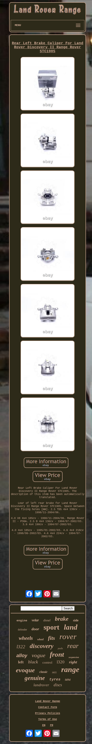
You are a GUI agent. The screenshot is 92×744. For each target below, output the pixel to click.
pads (60, 648)
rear (73, 645)
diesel (46, 620)
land (70, 627)
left (21, 662)
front (57, 654)
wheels (26, 638)
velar (35, 620)
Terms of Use (47, 719)
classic (43, 672)
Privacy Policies (47, 713)
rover (68, 636)
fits (51, 638)
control (47, 662)
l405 (54, 672)
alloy (21, 655)
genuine (35, 678)
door (35, 629)
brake (62, 619)
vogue (38, 655)
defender (22, 629)
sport (51, 627)
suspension (74, 657)
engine (22, 620)
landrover (41, 685)
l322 (21, 646)
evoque (25, 670)
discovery (41, 645)
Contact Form (47, 707)
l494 (68, 679)
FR (51, 725)
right (73, 662)
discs (58, 684)
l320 (61, 662)
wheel (40, 639)
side (76, 620)
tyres (55, 680)
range (70, 669)
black (33, 661)
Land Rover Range (47, 701)
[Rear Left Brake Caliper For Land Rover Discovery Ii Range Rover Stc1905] (47, 84)
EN (43, 725)
